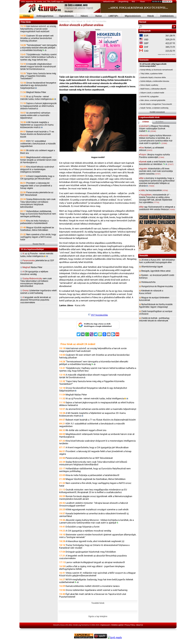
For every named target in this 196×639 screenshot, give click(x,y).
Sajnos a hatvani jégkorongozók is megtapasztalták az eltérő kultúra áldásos (38, 106)
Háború (84, 16)
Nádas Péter (32, 267)
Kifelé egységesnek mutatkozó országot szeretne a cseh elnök (97, 509)
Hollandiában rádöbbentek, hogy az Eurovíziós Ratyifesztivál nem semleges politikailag (38, 214)
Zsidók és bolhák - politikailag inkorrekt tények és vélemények (154, 319)
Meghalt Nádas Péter (33, 92)
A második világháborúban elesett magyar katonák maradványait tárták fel (38, 66)
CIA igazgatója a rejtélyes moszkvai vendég (34, 272)
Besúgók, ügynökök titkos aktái (156, 271)
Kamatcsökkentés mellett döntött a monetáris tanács (93, 586)
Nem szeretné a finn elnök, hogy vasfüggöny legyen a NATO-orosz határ (38, 237)
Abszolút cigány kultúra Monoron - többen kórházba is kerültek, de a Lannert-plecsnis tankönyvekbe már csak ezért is (96, 521)
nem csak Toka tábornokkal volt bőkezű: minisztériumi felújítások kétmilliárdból (36, 282)
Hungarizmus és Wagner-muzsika (157, 286)
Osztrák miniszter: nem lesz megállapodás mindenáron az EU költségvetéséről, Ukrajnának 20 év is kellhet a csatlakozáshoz (93, 491)
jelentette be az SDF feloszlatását (37, 261)
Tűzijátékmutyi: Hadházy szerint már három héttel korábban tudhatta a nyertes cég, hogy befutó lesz (38, 57)
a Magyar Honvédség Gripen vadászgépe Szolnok (154, 128)
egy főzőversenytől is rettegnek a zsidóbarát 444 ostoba (157, 208)
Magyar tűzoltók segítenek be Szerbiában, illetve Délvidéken (37, 228)
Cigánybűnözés (66, 16)
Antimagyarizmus (44, 16)
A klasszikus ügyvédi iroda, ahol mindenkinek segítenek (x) (95, 541)
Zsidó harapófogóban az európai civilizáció (155, 312)
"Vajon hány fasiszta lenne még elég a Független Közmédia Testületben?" (38, 76)
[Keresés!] (174, 26)
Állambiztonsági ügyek (152, 266)
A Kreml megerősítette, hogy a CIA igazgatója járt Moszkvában (37, 177)
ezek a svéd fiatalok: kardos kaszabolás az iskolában (156, 162)
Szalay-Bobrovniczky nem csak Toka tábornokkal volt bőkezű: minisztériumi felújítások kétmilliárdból (37, 203)
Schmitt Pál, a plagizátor (149, 97)
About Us (139, 625)
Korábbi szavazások (157, 112)
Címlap (26, 16)
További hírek (97, 603)
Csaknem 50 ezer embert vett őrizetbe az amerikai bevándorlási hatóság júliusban (36, 38)
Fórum (142, 2)
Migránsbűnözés (133, 16)
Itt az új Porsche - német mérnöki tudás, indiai (36, 97)
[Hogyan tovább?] (98, 123)
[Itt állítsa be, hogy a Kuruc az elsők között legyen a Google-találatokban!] (97, 329)
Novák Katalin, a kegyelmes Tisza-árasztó (155, 104)
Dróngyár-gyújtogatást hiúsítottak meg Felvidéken (91, 551)
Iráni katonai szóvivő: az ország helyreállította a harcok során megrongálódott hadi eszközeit (38, 29)
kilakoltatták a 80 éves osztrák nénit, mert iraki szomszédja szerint (156, 171)
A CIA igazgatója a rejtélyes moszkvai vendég (88, 530)
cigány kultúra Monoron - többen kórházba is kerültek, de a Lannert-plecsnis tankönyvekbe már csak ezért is (155, 139)
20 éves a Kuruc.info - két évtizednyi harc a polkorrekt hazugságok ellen (157, 261)
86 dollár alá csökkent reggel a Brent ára (37, 151)
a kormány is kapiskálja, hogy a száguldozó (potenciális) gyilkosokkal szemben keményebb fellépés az (157, 182)
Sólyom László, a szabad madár (151, 93)
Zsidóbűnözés (167, 16)
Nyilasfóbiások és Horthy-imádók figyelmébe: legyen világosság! (156, 305)
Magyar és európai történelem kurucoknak (154, 298)
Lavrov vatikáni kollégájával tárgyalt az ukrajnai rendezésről (95, 562)
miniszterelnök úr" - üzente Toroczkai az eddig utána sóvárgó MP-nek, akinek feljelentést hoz (155, 199)
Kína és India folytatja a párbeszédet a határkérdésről (34, 222)
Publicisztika (64, 21)
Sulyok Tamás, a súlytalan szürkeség (153, 108)
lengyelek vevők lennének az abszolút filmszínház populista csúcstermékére (35, 300)
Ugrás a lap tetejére (97, 616)
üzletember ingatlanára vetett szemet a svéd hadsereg (38, 291)
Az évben (159, 122)
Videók (150, 16)
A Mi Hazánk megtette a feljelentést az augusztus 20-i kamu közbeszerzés (37, 125)
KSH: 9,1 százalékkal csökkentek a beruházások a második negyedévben (38, 143)
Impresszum (105, 625)
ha (154, 190)
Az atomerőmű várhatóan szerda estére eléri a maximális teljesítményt (35, 115)
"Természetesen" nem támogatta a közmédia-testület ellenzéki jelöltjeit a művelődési (38, 47)
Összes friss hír (39, 244)
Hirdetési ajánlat (117, 625)
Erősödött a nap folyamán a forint (82, 526)
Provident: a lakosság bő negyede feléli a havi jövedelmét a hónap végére (36, 185)
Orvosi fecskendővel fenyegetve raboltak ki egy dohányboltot (38, 85)
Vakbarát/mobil (108, 2)
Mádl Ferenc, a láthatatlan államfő (152, 89)
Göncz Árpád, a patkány (148, 85)
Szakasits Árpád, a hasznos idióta (152, 77)
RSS (133, 2)
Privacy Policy (130, 625)
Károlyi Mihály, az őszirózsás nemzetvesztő (156, 70)
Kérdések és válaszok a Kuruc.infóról (151, 291)
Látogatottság (123, 2)
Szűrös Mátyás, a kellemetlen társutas (154, 81)
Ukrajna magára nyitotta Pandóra (154, 155)
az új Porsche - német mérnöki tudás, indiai (36, 254)
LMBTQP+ (113, 16)
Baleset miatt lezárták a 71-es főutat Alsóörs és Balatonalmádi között (37, 134)
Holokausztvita (148, 282)
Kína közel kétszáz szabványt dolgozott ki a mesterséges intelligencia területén (37, 169)
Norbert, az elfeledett (151, 148)
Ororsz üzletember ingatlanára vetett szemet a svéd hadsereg (96, 590)
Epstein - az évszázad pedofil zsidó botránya (156, 276)
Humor (98, 16)
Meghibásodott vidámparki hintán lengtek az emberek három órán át (38, 160)
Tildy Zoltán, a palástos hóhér (151, 74)
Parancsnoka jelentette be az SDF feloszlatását (36, 193)
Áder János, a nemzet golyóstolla (152, 100)
